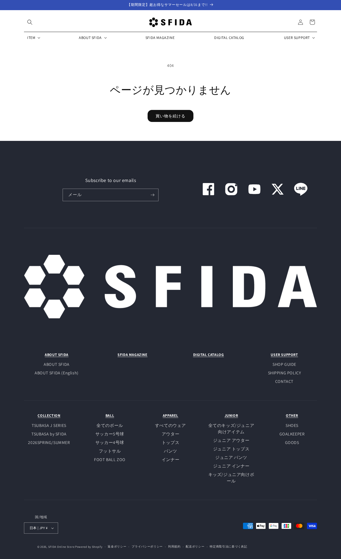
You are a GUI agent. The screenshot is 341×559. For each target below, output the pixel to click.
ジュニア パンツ (231, 457)
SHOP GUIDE (284, 364)
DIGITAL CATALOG (208, 354)
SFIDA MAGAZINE (132, 354)
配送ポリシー (195, 546)
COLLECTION (49, 415)
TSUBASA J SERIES (49, 425)
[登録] (152, 195)
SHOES (292, 425)
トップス (170, 442)
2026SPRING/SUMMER (49, 442)
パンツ (170, 451)
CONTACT (284, 381)
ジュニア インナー (231, 466)
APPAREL (170, 415)
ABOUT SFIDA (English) (57, 373)
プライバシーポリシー (147, 546)
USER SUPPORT (284, 354)
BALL (109, 415)
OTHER (292, 415)
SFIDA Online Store (61, 547)
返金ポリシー (117, 546)
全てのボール (109, 425)
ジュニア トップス (231, 449)
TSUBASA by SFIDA (49, 434)
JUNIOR (231, 415)
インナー (170, 459)
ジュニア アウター (231, 440)
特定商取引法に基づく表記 (228, 546)
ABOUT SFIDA (56, 354)
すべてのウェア (170, 425)
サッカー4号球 (109, 442)
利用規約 (174, 546)
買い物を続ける (170, 115)
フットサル (110, 451)
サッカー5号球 (109, 434)
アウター (170, 434)
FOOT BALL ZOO (109, 459)
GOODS (292, 442)
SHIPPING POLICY (284, 373)
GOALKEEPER (292, 434)
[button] (30, 22)
